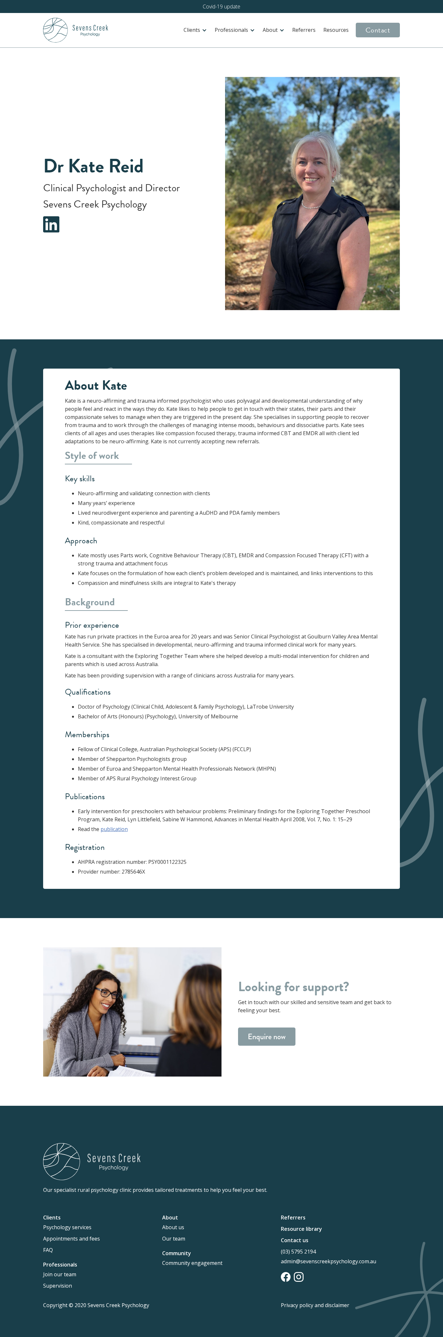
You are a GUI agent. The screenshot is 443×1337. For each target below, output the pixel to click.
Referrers (304, 29)
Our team (173, 1238)
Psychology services (67, 1227)
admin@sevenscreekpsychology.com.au (328, 1261)
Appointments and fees (71, 1238)
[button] (195, 30)
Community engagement (192, 1263)
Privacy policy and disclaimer (315, 1305)
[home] (75, 30)
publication (114, 829)
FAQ (48, 1250)
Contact (377, 30)
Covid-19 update (221, 6)
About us (173, 1227)
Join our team (59, 1274)
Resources (336, 29)
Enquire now (267, 1036)
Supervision (57, 1285)
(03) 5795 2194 (298, 1251)
